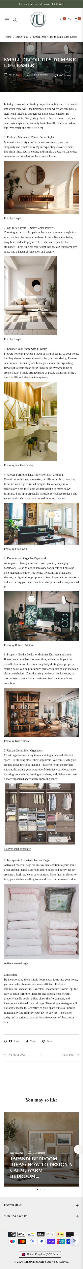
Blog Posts (22, 36)
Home (8, 36)
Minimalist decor (13, 142)
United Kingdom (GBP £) (41, 1254)
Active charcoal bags (16, 963)
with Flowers (38, 348)
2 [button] (41, 1189)
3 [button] (44, 1189)
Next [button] (78, 1149)
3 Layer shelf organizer (17, 848)
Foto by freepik (13, 218)
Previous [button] (4, 1149)
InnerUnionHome (35, 1261)
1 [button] (37, 1189)
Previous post (16, 1055)
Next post (68, 1055)
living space (27, 563)
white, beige (65, 237)
